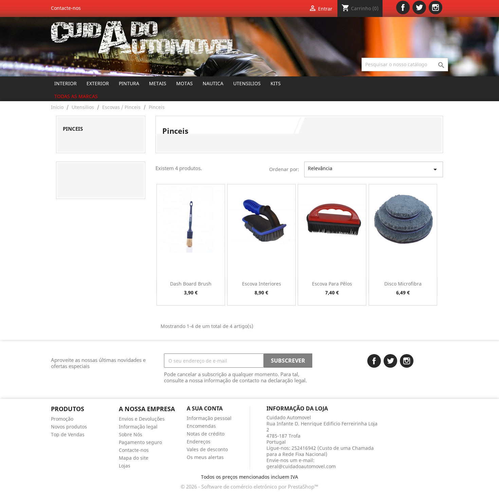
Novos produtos (69, 426)
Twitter (419, 7)
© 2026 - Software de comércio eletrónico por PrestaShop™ (249, 486)
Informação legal (138, 426)
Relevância (373, 169)
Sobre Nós (130, 434)
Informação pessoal (209, 418)
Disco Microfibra (403, 283)
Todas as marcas (76, 96)
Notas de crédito (205, 433)
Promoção (62, 419)
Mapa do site (133, 458)
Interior (65, 83)
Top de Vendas (68, 434)
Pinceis (73, 128)
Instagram (435, 7)
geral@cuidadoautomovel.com (301, 466)
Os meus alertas (205, 457)
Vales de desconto (207, 449)
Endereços (198, 441)
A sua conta (205, 408)
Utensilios (247, 83)
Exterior (98, 83)
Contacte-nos (66, 8)
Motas (184, 83)
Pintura (129, 83)
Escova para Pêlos (332, 283)
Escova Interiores (261, 283)
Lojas (124, 465)
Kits (276, 83)
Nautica (213, 83)
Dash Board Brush (190, 283)
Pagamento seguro (140, 442)
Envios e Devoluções (142, 419)
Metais (157, 83)
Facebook (403, 7)
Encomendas (201, 426)
